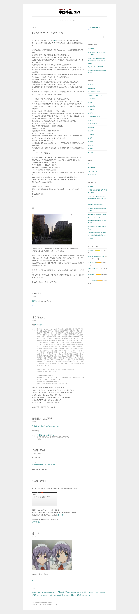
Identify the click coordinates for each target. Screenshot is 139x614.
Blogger (36, 592)
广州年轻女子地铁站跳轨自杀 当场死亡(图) (45, 426)
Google (46, 592)
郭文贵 (82, 595)
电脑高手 (90, 141)
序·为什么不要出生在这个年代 (96, 256)
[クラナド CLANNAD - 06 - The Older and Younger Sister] (52, 569)
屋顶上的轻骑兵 (92, 123)
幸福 (104, 592)
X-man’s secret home (94, 91)
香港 (88, 595)
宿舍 (97, 592)
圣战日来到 (38, 450)
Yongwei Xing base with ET (95, 95)
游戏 (59, 595)
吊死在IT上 (91, 109)
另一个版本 (61, 515)
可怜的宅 (37, 293)
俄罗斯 (61, 592)
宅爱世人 (35, 301)
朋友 (52, 595)
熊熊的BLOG (91, 138)
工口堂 (40, 325)
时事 (47, 595)
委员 (90, 592)
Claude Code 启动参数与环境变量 (97, 214)
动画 (78, 592)
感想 (34, 595)
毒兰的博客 (91, 127)
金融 (86, 595)
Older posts (35, 580)
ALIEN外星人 (91, 84)
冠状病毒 (70, 592)
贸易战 (79, 595)
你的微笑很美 (92, 99)
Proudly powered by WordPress (42, 602)
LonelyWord (91, 88)
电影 (65, 595)
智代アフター (76, 20)
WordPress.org (92, 174)
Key (50, 592)
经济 (69, 595)
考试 (75, 595)
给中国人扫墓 (92, 274)
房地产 (38, 595)
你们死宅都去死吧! (42, 418)
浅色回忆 (90, 131)
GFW (43, 592)
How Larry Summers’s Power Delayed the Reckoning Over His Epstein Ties (97, 220)
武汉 (57, 595)
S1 (36, 325)
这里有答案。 (36, 522)
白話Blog (90, 145)
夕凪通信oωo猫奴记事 (94, 116)
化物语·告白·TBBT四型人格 (47, 33)
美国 (72, 595)
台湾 (82, 592)
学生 (92, 592)
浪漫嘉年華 (91, 134)
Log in (89, 164)
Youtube (53, 592)
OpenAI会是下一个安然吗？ (95, 66)
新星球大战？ (92, 48)
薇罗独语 (90, 152)
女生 (88, 592)
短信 (67, 595)
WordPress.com (52, 604)
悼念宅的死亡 (39, 317)
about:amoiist (91, 268)
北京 (80, 592)
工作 (99, 592)
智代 (50, 595)
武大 (55, 595)
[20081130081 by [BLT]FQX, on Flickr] (52, 244)
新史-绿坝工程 (92, 262)
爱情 (61, 595)
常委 (102, 592)
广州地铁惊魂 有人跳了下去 (45, 435)
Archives (68, 20)
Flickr (39, 592)
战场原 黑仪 (91, 250)
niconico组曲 (39, 481)
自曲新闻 (90, 148)
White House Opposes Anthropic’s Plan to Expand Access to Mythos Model (97, 60)
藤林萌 (36, 533)
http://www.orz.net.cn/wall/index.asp (43, 465)
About (62, 20)
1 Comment (41, 453)
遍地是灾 (90, 238)
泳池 (55, 40)
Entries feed (91, 167)
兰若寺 (90, 102)
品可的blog (91, 113)
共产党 (65, 592)
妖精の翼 (90, 120)
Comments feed (92, 171)
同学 (85, 592)
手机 (41, 595)
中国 (57, 591)
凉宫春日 (75, 592)
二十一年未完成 (92, 280)
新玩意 (44, 595)
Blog (33, 592)
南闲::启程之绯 (92, 106)
